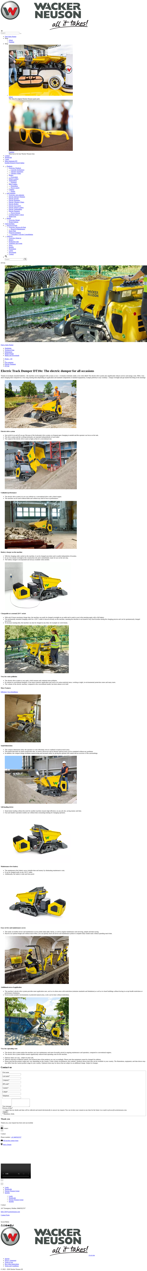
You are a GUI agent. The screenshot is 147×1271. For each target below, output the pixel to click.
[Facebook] (6, 1226)
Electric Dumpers (14, 211)
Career (7, 159)
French (18, 163)
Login (7, 1187)
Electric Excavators (15, 206)
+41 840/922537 (16, 1137)
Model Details (9, 354)
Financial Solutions (15, 233)
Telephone (5, 1096)
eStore (11, 40)
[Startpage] (44, 29)
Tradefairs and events (15, 243)
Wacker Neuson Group (12, 1191)
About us (9, 236)
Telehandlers (13, 180)
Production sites (14, 241)
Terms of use (9, 1262)
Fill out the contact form (10, 1140)
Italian (22, 163)
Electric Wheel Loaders (16, 207)
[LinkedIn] (11, 1226)
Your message (7, 1106)
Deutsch (13, 163)
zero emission (11, 193)
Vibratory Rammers (17, 171)
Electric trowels (14, 198)
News (10, 245)
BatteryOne (12, 216)
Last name (6, 1076)
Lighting (11, 189)
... (5, 360)
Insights (11, 247)
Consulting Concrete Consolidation (22, 234)
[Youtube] (9, 1226)
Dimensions (8, 352)
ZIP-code (5, 1084)
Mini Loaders (13, 184)
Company (5, 1080)
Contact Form (5, 1215)
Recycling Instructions (12, 1264)
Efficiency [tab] (4, 692)
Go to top (92, 1255)
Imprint (7, 1259)
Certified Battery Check (16, 215)
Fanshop (11, 42)
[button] (11, 161)
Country (5, 1088)
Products (9, 166)
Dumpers (14, 182)
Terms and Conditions (12, 1266)
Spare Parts (12, 231)
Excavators (14, 177)
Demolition (14, 186)
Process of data (7, 1108)
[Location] (2, 1226)
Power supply (15, 188)
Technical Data (9, 350)
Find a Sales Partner (7, 345)
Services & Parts (12, 225)
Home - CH (8, 359)
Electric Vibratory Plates (16, 202)
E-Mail (5, 1092)
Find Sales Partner (10, 36)
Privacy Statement (10, 1260)
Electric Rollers (13, 204)
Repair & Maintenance (18, 229)
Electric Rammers (14, 200)
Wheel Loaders (13, 179)
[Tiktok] (13, 1226)
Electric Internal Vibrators (17, 197)
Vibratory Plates (16, 173)
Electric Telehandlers (15, 209)
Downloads (12, 252)
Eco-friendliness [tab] (13, 692)
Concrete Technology (17, 170)
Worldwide (8, 157)
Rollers (11, 175)
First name (5, 1072)
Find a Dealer (7, 1144)
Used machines (9, 224)
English (7, 163)
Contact (7, 156)
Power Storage (15, 213)
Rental (9, 218)
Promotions (12, 249)
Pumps (13, 191)
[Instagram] (4, 1226)
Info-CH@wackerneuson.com (10, 1212)
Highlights (8, 348)
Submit (5, 1112)
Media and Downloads (12, 355)
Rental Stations (13, 222)
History (11, 240)
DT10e (7, 366)
